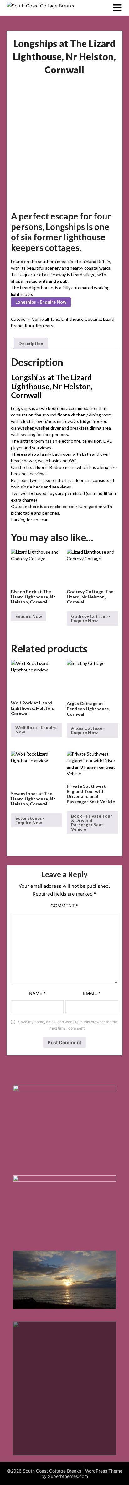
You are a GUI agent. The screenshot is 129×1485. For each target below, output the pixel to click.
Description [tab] (30, 343)
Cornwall (40, 319)
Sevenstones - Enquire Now (30, 820)
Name (37, 993)
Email (92, 993)
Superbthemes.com (68, 1476)
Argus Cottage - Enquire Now (88, 730)
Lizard (108, 319)
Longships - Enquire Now (40, 302)
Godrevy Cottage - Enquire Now (91, 618)
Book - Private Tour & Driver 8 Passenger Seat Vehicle (91, 822)
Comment (64, 906)
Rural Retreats (39, 325)
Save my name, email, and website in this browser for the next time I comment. (67, 1025)
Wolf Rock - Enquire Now (36, 729)
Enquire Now (28, 616)
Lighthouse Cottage (81, 319)
